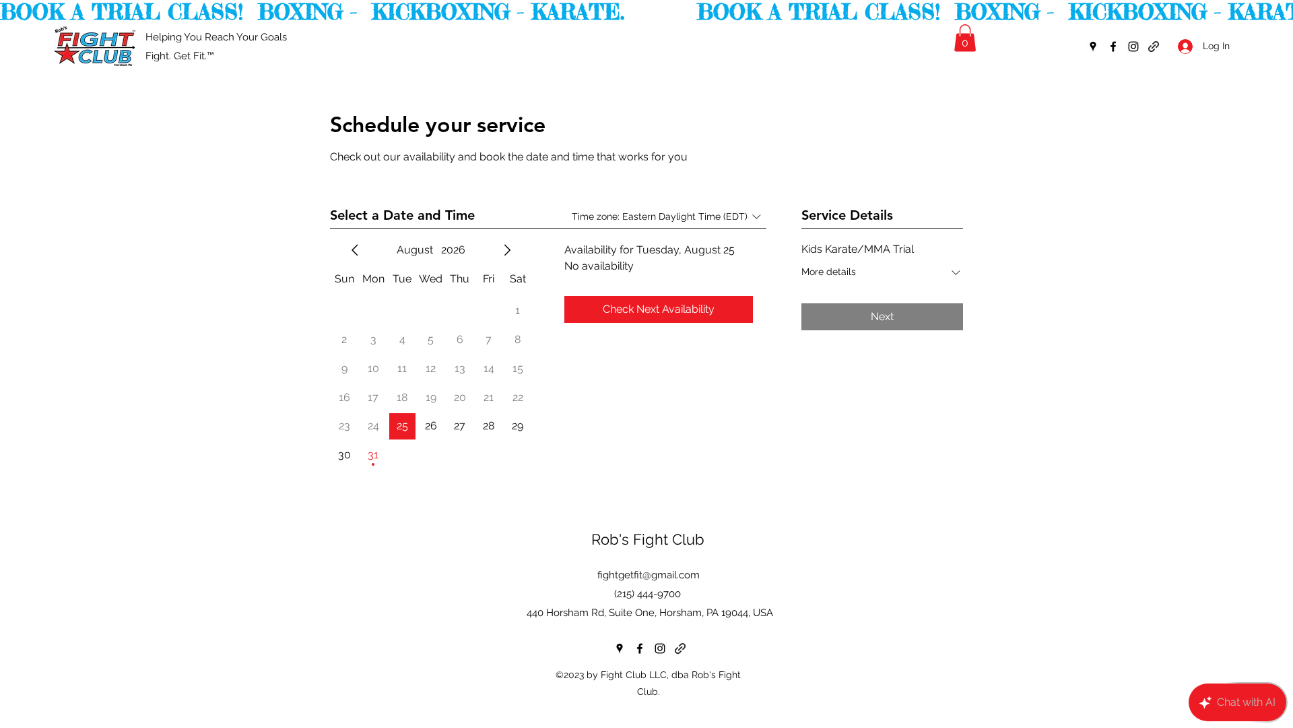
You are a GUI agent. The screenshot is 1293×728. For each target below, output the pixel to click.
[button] (965, 38)
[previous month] (355, 250)
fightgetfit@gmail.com (648, 575)
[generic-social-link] (1153, 46)
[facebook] (1113, 46)
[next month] (507, 250)
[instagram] (1133, 46)
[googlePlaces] (1093, 46)
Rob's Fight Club (647, 539)
